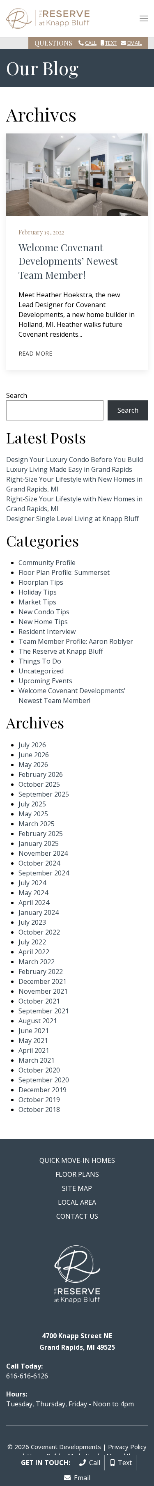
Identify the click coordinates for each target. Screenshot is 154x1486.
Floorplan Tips (40, 582)
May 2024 (33, 892)
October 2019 (39, 1099)
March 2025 (36, 823)
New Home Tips (43, 621)
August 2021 (37, 1020)
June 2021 (33, 1030)
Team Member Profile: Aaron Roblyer (75, 641)
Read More (35, 353)
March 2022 (36, 961)
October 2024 (39, 863)
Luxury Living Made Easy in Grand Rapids (69, 469)
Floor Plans (77, 1174)
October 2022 (39, 932)
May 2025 (33, 813)
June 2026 (33, 754)
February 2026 (40, 774)
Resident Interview (47, 631)
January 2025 (38, 843)
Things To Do (39, 661)
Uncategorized (41, 670)
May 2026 (33, 764)
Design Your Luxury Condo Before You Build (74, 459)
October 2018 (39, 1109)
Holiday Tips (37, 592)
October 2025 (39, 784)
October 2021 (39, 1001)
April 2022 (33, 951)
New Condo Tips (43, 611)
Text (111, 42)
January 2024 (38, 912)
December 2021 (42, 981)
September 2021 (43, 1010)
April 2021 (33, 1050)
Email (134, 42)
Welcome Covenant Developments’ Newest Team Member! (68, 261)
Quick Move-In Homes (77, 1160)
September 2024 (43, 872)
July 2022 (32, 941)
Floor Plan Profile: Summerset (64, 572)
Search (16, 395)
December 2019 (42, 1089)
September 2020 (43, 1079)
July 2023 (32, 922)
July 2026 (32, 744)
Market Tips (37, 601)
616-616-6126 (27, 1375)
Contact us (77, 1216)
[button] (144, 18)
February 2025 (40, 833)
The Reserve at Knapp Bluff (60, 651)
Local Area (77, 1202)
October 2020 (39, 1070)
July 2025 (32, 803)
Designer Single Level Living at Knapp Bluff (72, 518)
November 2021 (43, 991)
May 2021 (33, 1040)
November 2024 (43, 853)
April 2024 (33, 902)
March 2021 (36, 1060)
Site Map (77, 1188)
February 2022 (40, 971)
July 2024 (32, 882)
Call (91, 42)
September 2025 (43, 794)
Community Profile (47, 562)
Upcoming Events (45, 680)
